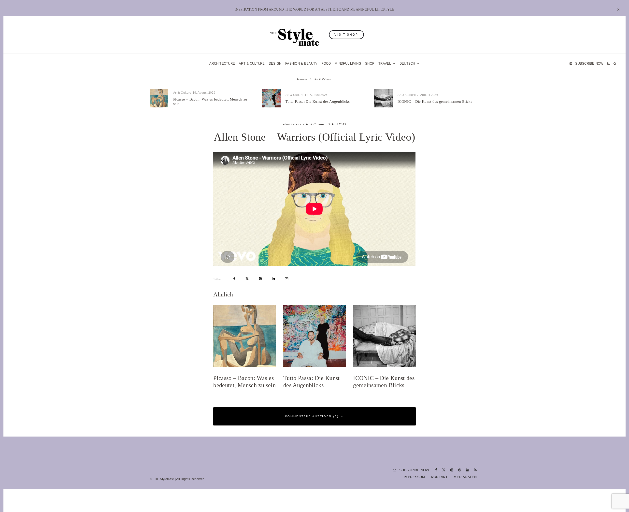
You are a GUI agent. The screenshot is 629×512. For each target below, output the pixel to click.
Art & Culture (252, 63)
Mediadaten (465, 477)
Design (275, 63)
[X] (444, 470)
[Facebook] (436, 470)
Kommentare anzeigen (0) (312, 416)
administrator (292, 124)
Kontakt (439, 477)
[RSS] (608, 63)
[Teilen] (234, 278)
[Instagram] (452, 470)
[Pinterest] (460, 470)
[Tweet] (247, 278)
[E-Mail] (286, 278)
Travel (384, 63)
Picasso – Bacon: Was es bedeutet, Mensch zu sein (210, 101)
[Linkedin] (468, 470)
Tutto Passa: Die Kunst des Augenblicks (318, 101)
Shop (369, 63)
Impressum (414, 477)
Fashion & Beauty (301, 63)
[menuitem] (410, 63)
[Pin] (260, 278)
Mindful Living (348, 63)
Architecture (222, 63)
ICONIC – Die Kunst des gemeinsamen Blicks (435, 101)
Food (326, 63)
